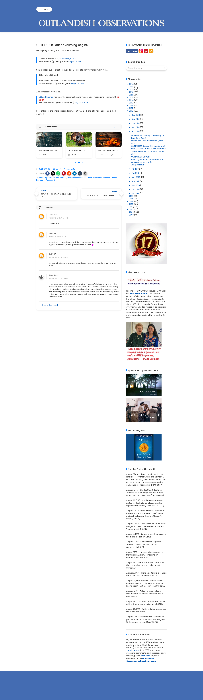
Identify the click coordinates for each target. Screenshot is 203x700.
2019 (131, 102)
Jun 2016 (136, 173)
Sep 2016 (136, 127)
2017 (131, 108)
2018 (131, 105)
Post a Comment (50, 305)
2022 (131, 95)
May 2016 (136, 177)
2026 (131, 84)
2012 (131, 204)
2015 (131, 196)
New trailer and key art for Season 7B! (57, 150)
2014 (131, 198)
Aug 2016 (136, 131)
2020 (131, 100)
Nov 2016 (136, 119)
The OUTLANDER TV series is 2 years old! (147, 152)
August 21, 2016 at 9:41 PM (58, 237)
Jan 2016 (136, 193)
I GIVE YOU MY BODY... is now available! (148, 148)
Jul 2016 (135, 169)
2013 (131, 201)
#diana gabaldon (47, 178)
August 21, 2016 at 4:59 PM (58, 218)
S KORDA (52, 233)
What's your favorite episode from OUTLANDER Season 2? (147, 161)
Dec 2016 (136, 115)
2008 (131, 214)
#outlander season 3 (77, 178)
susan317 (52, 254)
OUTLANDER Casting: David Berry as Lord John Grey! (147, 136)
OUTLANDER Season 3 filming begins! (148, 146)
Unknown (53, 215)
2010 (131, 209)
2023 (131, 92)
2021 (131, 97)
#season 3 (50, 180)
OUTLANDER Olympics (141, 156)
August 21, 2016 (75, 61)
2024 (131, 89)
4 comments (69, 169)
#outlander (61, 178)
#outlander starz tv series (99, 178)
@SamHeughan (46, 97)
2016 (131, 111)
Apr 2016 (136, 181)
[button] (47, 173)
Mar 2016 (136, 185)
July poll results (138, 164)
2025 (131, 86)
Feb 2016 (136, 189)
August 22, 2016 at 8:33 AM (58, 257)
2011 (131, 206)
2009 (131, 212)
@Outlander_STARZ (67, 58)
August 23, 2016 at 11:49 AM (58, 278)
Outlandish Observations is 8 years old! (147, 142)
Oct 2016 (136, 123)
